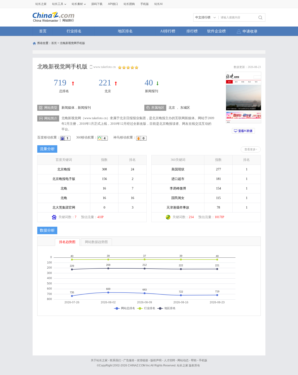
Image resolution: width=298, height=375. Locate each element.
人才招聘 (169, 360)
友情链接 (142, 360)
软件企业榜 (216, 31)
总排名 (64, 91)
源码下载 (96, 4)
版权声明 (156, 360)
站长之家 (41, 4)
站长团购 (129, 4)
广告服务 (129, 360)
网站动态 (183, 360)
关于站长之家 (99, 360)
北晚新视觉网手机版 (72, 43)
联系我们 (115, 360)
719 (61, 82)
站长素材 (77, 4)
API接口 (113, 4)
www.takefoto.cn (104, 67)
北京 (108, 91)
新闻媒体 (67, 107)
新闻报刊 (151, 91)
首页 (43, 31)
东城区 (185, 107)
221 (105, 82)
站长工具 (57, 4)
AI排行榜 (167, 31)
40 (149, 82)
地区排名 (125, 31)
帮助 (193, 360)
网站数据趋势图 (96, 242)
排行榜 (192, 31)
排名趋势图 (67, 242)
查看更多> (250, 149)
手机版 (203, 360)
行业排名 (74, 31)
